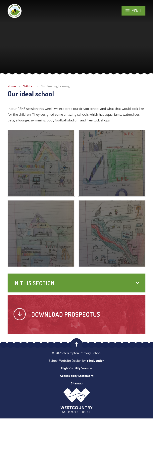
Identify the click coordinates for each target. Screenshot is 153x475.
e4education (95, 360)
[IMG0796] (41, 163)
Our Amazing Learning (55, 86)
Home (12, 86)
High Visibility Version (76, 368)
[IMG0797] (112, 163)
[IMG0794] (112, 233)
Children (28, 86)
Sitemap (76, 383)
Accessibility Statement (76, 375)
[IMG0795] (41, 233)
